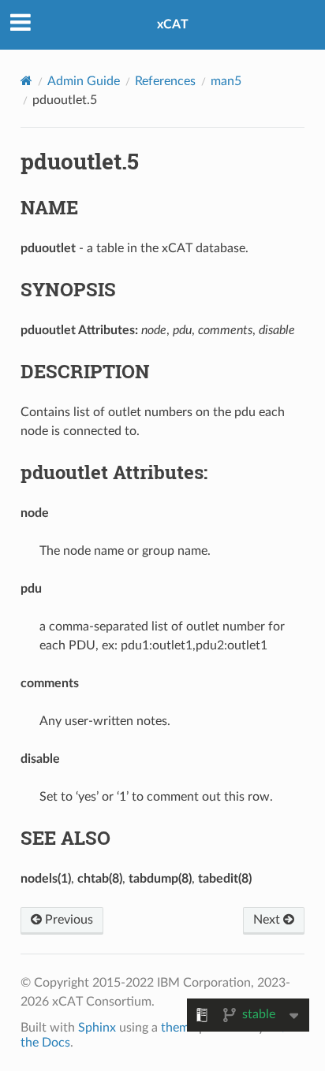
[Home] (26, 80)
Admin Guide (83, 81)
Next (268, 919)
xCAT (173, 24)
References (165, 81)
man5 (226, 81)
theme (178, 1027)
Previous (67, 919)
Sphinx (97, 1027)
